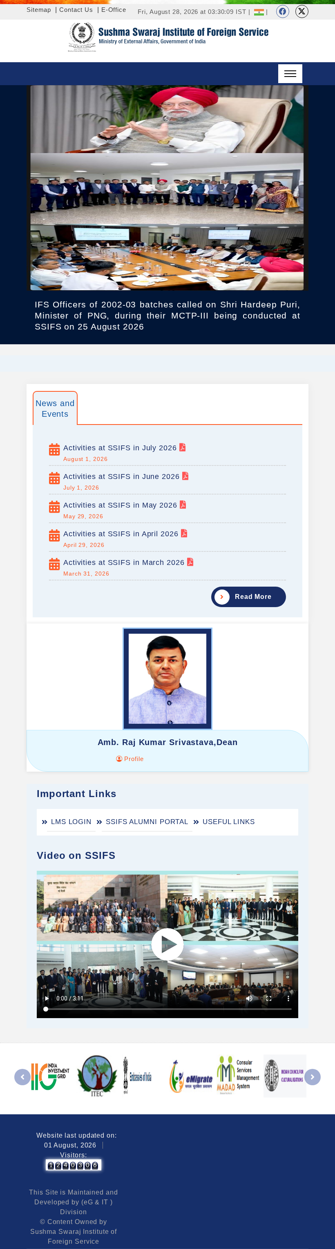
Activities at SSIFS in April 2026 (122, 534)
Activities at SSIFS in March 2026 (125, 562)
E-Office (113, 9)
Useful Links (229, 822)
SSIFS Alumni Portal (147, 822)
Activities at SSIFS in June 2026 (122, 476)
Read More (253, 596)
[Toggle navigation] (290, 73)
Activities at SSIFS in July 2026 (121, 448)
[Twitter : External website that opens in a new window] (301, 11)
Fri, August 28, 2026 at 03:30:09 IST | (194, 11)
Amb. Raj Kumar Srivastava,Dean (168, 742)
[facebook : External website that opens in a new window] (282, 11)
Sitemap (39, 9)
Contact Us (76, 9)
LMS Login (71, 822)
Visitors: (73, 1155)
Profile (132, 758)
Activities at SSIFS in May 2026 (121, 505)
